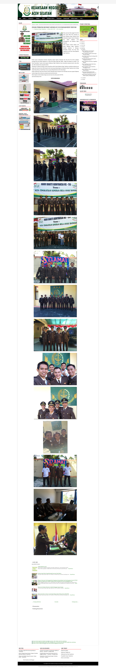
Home (20, 18)
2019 (82, 41)
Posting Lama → (75, 601)
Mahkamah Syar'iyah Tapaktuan (67, 654)
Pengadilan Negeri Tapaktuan (67, 655)
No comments (60, 29)
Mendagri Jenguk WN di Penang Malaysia (27, 650)
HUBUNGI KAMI (66, 18)
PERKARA (38, 18)
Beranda (56, 601)
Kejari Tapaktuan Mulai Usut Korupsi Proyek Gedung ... (89, 54)
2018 (82, 43)
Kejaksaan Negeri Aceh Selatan (57, 663)
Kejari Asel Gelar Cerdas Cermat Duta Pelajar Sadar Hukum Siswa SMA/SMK (53, 593)
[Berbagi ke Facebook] (37, 562)
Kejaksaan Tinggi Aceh (65, 652)
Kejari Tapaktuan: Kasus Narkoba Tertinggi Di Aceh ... (88, 67)
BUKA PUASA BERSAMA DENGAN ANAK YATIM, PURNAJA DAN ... (89, 75)
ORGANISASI (31, 18)
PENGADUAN (59, 18)
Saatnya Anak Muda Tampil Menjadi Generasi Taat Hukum (49, 573)
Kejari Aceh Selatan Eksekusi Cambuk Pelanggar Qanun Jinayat (50, 587)
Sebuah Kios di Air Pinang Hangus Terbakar (48, 656)
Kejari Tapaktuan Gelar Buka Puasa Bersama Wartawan (89, 65)
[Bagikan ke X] (35, 562)
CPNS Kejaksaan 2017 (42, 566)
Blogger (32, 659)
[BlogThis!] (34, 562)
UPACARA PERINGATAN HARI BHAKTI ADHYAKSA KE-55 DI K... (89, 72)
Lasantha (55, 666)
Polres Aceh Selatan (65, 657)
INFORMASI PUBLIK (51, 18)
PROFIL (25, 18)
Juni (83, 77)
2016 (82, 46)
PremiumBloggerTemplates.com (63, 666)
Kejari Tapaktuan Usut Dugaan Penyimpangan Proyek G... (88, 51)
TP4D (81, 18)
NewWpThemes (44, 666)
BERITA (43, 18)
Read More (70, 568)
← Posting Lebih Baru (36, 601)
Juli (83, 49)
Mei (83, 79)
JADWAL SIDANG (74, 18)
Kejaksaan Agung (64, 650)
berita (37, 24)
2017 (82, 45)
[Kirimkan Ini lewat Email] (33, 562)
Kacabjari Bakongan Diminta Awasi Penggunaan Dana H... (89, 59)
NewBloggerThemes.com (73, 666)
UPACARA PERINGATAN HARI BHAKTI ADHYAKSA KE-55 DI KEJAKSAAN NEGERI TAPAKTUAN (54, 27)
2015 (82, 48)
